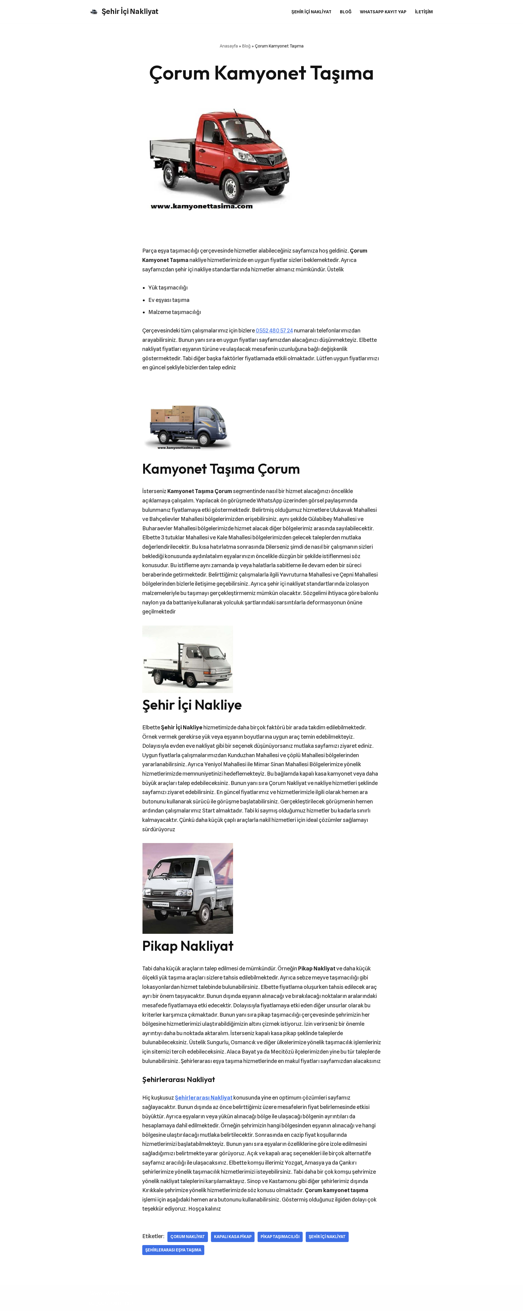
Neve (95, 1293)
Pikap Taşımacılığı (280, 1236)
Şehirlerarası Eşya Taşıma (173, 1249)
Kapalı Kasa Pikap (233, 1236)
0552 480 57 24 (274, 330)
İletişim (424, 11)
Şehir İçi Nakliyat (311, 11)
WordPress (119, 1293)
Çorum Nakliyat (187, 1236)
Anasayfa (229, 46)
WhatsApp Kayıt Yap (383, 11)
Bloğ (345, 11)
